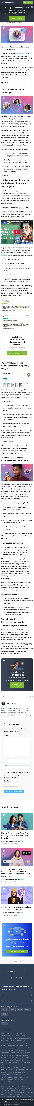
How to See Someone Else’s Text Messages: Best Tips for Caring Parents (14, 835)
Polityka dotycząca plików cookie (12, 1104)
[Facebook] (11, 977)
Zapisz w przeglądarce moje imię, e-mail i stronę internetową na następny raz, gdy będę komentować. (16, 775)
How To (21, 841)
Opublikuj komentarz (14, 791)
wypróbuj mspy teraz (17, 951)
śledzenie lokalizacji (21, 53)
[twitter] (3, 696)
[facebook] (8, 696)
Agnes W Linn (11, 703)
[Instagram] (21, 977)
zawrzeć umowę (17, 18)
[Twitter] (16, 977)
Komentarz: (7, 735)
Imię (6, 765)
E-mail (7, 759)
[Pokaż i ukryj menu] (2, 2)
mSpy (22, 214)
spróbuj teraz (28, 2)
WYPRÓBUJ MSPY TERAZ (17, 353)
